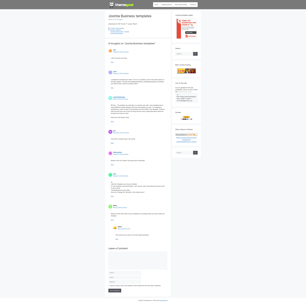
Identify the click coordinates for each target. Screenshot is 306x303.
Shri (114, 50)
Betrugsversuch (192, 137)
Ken (114, 131)
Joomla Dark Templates (116, 33)
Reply (112, 62)
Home (156, 4)
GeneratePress (163, 300)
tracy (115, 71)
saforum (194, 142)
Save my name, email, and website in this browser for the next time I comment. (135, 285)
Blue (117, 28)
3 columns (113, 28)
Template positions (166, 4)
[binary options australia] (186, 135)
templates (118, 30)
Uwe (114, 174)
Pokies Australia (181, 137)
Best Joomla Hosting (181, 4)
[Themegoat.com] (121, 4)
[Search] (195, 54)
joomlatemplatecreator (183, 142)
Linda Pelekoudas (119, 97)
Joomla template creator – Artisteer (119, 31)
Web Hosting (117, 152)
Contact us (193, 4)
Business (121, 28)
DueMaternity (186, 140)
